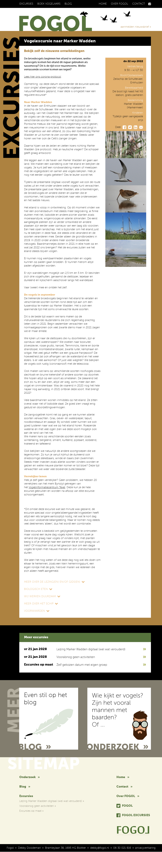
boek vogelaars (48, 4)
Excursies (26, 4)
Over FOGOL (119, 4)
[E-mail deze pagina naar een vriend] (141, 127)
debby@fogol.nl (99, 848)
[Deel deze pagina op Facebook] (124, 127)
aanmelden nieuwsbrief (136, 27)
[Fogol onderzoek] (119, 719)
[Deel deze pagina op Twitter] (130, 127)
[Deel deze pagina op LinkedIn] (135, 127)
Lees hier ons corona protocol (42, 77)
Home (103, 4)
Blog (68, 4)
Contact (138, 4)
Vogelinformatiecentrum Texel (47, 487)
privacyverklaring (145, 848)
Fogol (127, 805)
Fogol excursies (136, 815)
